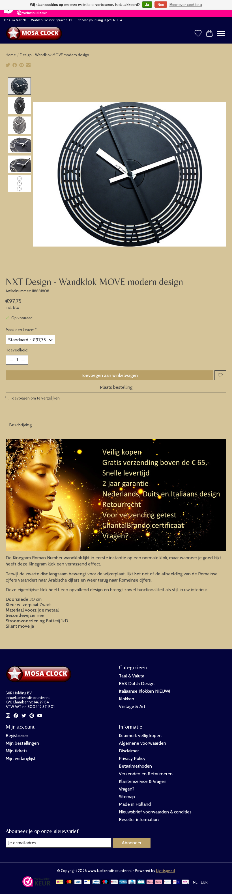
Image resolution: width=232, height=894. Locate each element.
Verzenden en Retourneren (146, 773)
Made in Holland (135, 804)
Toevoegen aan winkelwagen (109, 375)
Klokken (126, 698)
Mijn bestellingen (22, 743)
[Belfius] (114, 882)
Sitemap (127, 796)
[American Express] (123, 882)
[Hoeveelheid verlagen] (11, 360)
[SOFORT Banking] (158, 882)
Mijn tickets (16, 750)
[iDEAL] (59, 882)
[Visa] (78, 882)
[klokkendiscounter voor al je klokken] (35, 33)
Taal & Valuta (131, 676)
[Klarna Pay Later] (150, 882)
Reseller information (139, 819)
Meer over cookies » (185, 5)
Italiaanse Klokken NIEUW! (144, 691)
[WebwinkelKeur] (36, 885)
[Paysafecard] (167, 882)
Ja (147, 5)
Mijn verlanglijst (21, 758)
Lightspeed (165, 870)
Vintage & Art (132, 706)
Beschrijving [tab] (20, 424)
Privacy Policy (132, 758)
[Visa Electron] (96, 882)
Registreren (17, 735)
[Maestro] (105, 882)
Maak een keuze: (21, 329)
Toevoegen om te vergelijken (35, 398)
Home (11, 55)
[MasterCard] (69, 882)
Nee (161, 5)
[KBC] (132, 882)
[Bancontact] (87, 882)
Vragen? (126, 789)
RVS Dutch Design (136, 683)
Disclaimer (129, 750)
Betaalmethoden (135, 766)
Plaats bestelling (116, 387)
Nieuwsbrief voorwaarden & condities (155, 812)
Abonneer (131, 842)
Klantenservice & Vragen (142, 781)
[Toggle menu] (220, 33)
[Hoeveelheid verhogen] (23, 360)
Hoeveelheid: (17, 350)
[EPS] (185, 882)
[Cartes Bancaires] (141, 882)
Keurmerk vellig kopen (140, 735)
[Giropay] (176, 882)
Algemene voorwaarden (142, 743)
